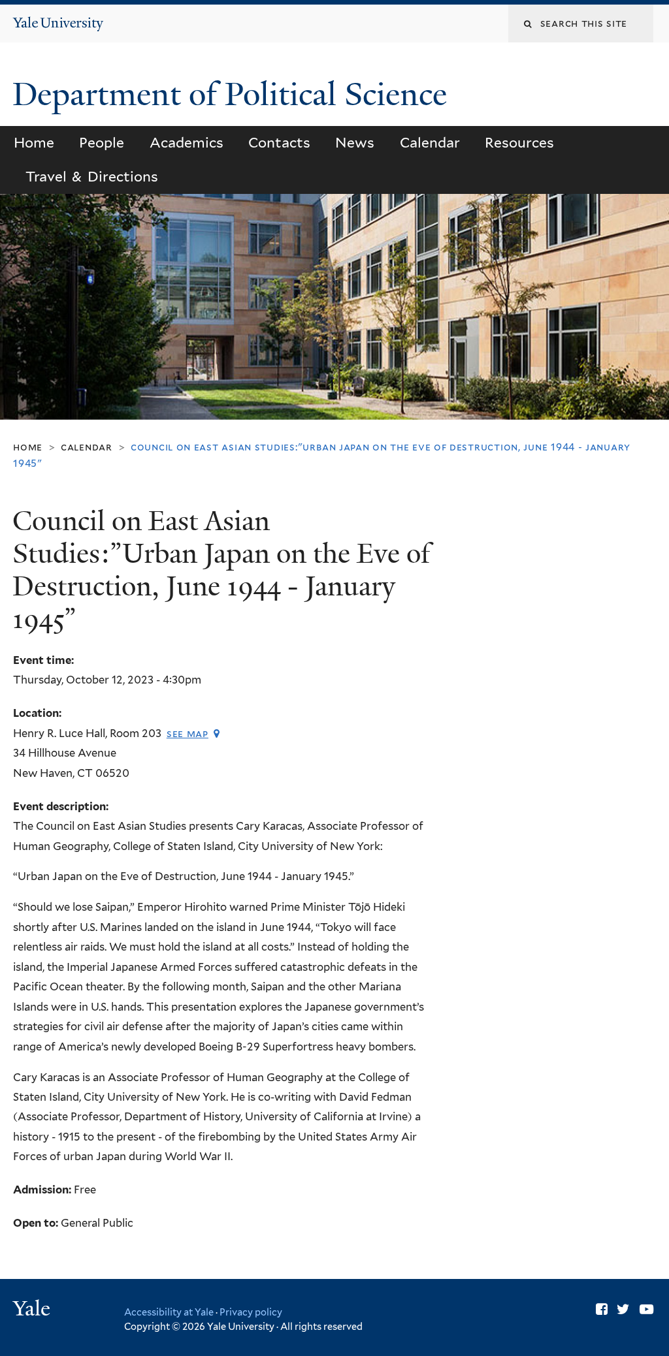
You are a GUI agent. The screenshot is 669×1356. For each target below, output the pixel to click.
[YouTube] (646, 1309)
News (354, 142)
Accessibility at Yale (169, 1311)
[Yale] (33, 1310)
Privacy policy (251, 1311)
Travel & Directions (91, 176)
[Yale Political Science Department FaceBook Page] (602, 1309)
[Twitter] (623, 1309)
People (101, 142)
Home (34, 142)
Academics (186, 142)
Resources (519, 142)
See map (187, 733)
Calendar (430, 142)
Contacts (279, 142)
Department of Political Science (233, 94)
